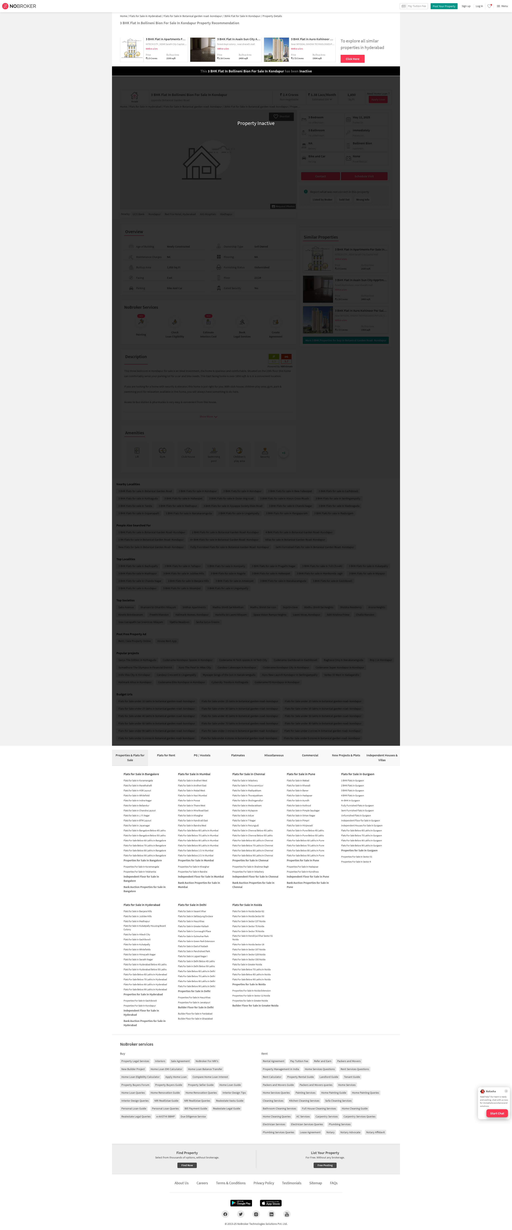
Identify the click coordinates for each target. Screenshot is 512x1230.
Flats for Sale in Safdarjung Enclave (195, 916)
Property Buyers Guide (168, 1085)
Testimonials (291, 1183)
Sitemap (315, 1183)
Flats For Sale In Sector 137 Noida (248, 921)
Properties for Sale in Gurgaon (359, 850)
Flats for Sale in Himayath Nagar (140, 954)
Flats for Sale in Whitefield (137, 795)
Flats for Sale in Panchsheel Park (194, 951)
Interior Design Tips (234, 1092)
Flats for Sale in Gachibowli (137, 939)
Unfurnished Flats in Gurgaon (356, 815)
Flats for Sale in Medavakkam (247, 805)
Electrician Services (274, 1124)
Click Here (352, 59)
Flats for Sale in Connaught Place (194, 931)
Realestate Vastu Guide (229, 1100)
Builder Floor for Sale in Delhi (196, 1007)
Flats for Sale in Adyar (243, 815)
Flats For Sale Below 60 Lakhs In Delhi (196, 971)
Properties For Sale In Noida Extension (251, 990)
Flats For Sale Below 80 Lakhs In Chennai (252, 850)
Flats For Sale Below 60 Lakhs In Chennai (252, 840)
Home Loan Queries (133, 1092)
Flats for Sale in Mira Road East (193, 810)
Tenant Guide (352, 1077)
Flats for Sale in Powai (189, 800)
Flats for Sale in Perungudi (245, 825)
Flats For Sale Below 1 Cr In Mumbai (195, 850)
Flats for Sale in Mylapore (245, 810)
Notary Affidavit (375, 1132)
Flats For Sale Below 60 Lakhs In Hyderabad (145, 974)
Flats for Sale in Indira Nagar (138, 800)
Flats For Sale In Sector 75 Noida (248, 926)
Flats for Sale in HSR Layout (137, 790)
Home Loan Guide (230, 1085)
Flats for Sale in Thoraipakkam (247, 795)
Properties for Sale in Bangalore (143, 860)
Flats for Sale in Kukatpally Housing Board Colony (145, 927)
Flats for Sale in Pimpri (298, 820)
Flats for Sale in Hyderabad (142, 905)
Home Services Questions (320, 1069)
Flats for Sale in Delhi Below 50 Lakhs (196, 966)
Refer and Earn (322, 1061)
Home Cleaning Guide (355, 1108)
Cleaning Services (273, 1100)
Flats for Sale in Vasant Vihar (192, 911)
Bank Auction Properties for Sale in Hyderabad (145, 1023)
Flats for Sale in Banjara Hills (138, 911)
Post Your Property (444, 6)
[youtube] (287, 1214)
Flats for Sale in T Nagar (244, 820)
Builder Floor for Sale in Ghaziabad (195, 1018)
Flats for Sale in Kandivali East (193, 820)
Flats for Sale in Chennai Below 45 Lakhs (252, 830)
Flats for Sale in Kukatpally (137, 944)
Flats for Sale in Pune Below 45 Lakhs (305, 830)
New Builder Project (133, 1069)
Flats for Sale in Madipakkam (246, 790)
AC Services (303, 1116)
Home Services (347, 1085)
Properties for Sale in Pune (303, 860)
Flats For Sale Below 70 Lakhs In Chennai (252, 845)
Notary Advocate (350, 1132)
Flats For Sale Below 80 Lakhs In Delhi (196, 981)
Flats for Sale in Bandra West (192, 825)
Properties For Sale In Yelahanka (140, 871)
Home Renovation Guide (165, 1092)
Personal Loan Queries (165, 1108)
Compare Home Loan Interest (210, 1077)
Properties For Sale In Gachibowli (140, 1000)
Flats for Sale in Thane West (191, 805)
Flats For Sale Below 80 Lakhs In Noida (251, 974)
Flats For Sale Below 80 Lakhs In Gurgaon (361, 840)
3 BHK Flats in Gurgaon (352, 790)
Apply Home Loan (176, 1077)
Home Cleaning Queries (277, 1116)
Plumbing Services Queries (278, 1132)
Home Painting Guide (333, 1092)
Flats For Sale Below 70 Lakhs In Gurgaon (361, 835)
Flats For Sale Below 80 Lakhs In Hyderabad (145, 984)
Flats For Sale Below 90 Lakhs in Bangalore (145, 855)
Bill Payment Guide (196, 1108)
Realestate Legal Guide (226, 1108)
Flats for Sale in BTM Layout (137, 820)
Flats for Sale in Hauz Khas (191, 921)
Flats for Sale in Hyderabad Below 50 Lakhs (145, 969)
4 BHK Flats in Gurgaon (352, 795)
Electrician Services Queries (307, 1124)
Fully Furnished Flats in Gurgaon (357, 805)
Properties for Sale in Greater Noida (250, 1000)
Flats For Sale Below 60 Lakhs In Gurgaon (361, 830)
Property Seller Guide (201, 1085)
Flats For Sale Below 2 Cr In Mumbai (195, 855)
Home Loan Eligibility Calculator (140, 1077)
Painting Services (305, 1092)
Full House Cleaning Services (319, 1108)
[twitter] (240, 1214)
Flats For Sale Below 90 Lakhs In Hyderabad (145, 989)
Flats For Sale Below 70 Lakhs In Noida (251, 969)
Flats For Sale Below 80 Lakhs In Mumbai (198, 840)
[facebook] (225, 1214)
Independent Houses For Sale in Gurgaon (362, 825)
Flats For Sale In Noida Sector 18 (248, 944)
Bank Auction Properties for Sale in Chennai (253, 885)
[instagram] (256, 1214)
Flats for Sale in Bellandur (136, 805)
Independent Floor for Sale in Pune (308, 876)
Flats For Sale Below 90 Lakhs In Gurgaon (361, 845)
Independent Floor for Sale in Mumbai (201, 876)
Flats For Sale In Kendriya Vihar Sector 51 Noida (252, 937)
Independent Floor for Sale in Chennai (255, 876)
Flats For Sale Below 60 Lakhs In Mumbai (198, 830)
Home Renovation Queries (201, 1092)
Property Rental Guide (300, 1077)
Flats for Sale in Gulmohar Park (193, 936)
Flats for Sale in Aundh (298, 800)
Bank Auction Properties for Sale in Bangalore (145, 889)
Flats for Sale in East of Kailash (193, 946)
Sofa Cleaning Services (338, 1100)
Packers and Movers (349, 1061)
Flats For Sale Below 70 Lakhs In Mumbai (198, 835)
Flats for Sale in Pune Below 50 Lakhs (305, 835)
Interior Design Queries (135, 1100)
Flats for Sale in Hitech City (137, 934)
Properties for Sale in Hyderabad (143, 994)
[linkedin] (271, 1214)
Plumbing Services (340, 1124)
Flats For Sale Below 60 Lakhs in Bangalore (145, 840)
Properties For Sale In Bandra (192, 871)
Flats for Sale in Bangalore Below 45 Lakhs (145, 830)
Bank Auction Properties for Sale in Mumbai (199, 885)
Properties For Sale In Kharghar (193, 866)
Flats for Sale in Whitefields (137, 949)
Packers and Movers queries (316, 1085)
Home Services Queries (276, 1092)
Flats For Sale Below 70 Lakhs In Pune (305, 845)
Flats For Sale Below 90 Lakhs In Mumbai (198, 845)
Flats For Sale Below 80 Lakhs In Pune (305, 850)
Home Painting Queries (365, 1092)
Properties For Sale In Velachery (248, 871)
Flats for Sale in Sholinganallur (247, 800)
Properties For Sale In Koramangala (141, 866)
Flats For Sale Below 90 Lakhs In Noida (251, 979)
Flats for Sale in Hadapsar (299, 795)
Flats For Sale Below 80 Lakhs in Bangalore (145, 850)
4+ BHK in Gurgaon (350, 800)
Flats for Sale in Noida (247, 905)
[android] (241, 1203)
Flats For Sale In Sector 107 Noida (248, 949)
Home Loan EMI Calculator (166, 1069)
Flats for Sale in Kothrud (299, 805)
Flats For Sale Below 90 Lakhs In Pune (305, 855)
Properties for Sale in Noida (249, 984)
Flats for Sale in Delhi (192, 905)
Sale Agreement (180, 1061)
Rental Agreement (273, 1061)
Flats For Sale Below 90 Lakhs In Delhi (196, 986)
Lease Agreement (310, 1132)
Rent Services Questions (355, 1069)
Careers (202, 1183)
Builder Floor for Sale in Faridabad (195, 1013)
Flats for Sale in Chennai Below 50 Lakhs (252, 835)
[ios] (271, 1203)
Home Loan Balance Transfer (205, 1069)
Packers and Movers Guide (278, 1085)
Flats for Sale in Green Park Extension (196, 941)
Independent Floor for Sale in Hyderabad (141, 1012)
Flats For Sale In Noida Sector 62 (248, 911)
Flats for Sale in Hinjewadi (300, 825)
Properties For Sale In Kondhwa (303, 871)
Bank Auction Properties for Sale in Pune (308, 885)
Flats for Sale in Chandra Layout (140, 810)
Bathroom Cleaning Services (279, 1108)
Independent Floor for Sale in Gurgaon (360, 820)
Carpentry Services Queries (359, 1116)
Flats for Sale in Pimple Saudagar (303, 810)
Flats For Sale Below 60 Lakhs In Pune (305, 840)
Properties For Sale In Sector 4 (356, 861)
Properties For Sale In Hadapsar (302, 866)
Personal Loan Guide (133, 1108)
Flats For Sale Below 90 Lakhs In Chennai (252, 855)
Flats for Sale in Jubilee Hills (138, 916)
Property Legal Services (135, 1061)
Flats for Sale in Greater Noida (247, 964)
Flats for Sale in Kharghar (190, 815)
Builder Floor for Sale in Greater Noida (255, 1005)
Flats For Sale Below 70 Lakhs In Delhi (196, 976)
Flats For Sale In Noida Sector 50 (248, 916)
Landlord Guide (329, 1077)
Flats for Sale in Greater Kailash (193, 926)
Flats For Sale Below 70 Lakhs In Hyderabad (145, 979)
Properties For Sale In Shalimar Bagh (250, 866)
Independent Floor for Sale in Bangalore (141, 879)
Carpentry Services (327, 1116)
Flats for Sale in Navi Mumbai (192, 795)
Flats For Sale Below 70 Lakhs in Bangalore (145, 845)
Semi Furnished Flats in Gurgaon (357, 810)
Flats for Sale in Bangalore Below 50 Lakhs (145, 835)
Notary (330, 1132)
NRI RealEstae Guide (166, 1100)
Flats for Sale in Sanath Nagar (138, 959)
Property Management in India (281, 1069)
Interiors (160, 1061)
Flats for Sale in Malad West (191, 790)
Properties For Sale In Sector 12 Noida (251, 995)
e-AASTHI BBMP (165, 1116)
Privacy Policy (264, 1183)
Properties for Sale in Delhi (194, 991)
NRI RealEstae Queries (197, 1100)
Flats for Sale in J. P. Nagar (137, 815)
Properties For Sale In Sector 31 (356, 856)
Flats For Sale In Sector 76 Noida (248, 931)
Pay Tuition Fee (299, 1061)
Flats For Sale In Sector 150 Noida (248, 959)
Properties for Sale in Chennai (250, 860)
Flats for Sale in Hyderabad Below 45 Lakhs (145, 964)
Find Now (187, 1165)
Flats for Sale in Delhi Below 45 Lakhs (196, 961)
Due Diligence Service (193, 1116)
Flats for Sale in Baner (297, 790)
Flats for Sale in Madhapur (137, 921)
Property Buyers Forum (135, 1085)
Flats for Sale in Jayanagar (137, 825)
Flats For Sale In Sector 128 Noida (248, 954)
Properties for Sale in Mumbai (196, 860)
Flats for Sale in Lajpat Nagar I (192, 956)
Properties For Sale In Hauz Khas (194, 997)
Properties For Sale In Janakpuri (194, 1002)
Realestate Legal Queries (136, 1116)
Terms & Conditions (231, 1183)
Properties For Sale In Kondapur (140, 1005)
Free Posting (325, 1165)
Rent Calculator (272, 1077)
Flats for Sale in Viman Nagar (301, 815)
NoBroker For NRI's (207, 1061)
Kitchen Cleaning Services (304, 1100)
